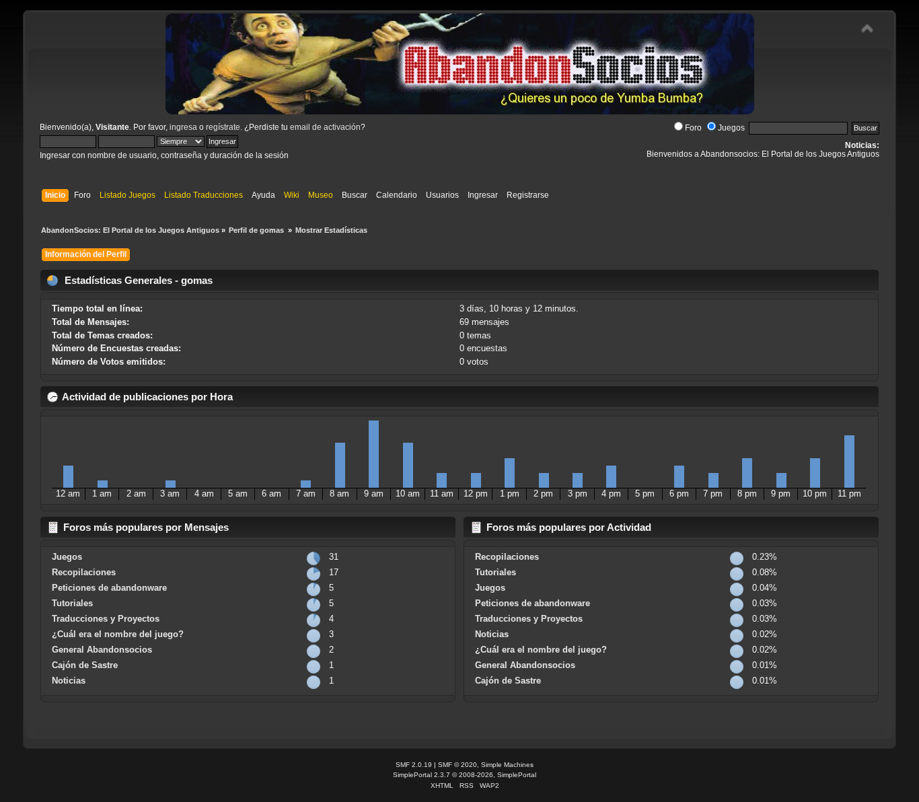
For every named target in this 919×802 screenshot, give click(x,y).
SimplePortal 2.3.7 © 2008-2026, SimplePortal (464, 774)
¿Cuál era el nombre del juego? (118, 634)
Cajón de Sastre (85, 665)
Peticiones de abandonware (109, 588)
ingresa (183, 127)
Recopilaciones (84, 572)
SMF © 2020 (457, 764)
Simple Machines (507, 764)
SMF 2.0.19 (414, 764)
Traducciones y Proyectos (105, 619)
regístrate (223, 127)
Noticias (68, 681)
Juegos (731, 128)
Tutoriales (72, 603)
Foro (693, 128)
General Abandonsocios (102, 650)
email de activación (325, 127)
